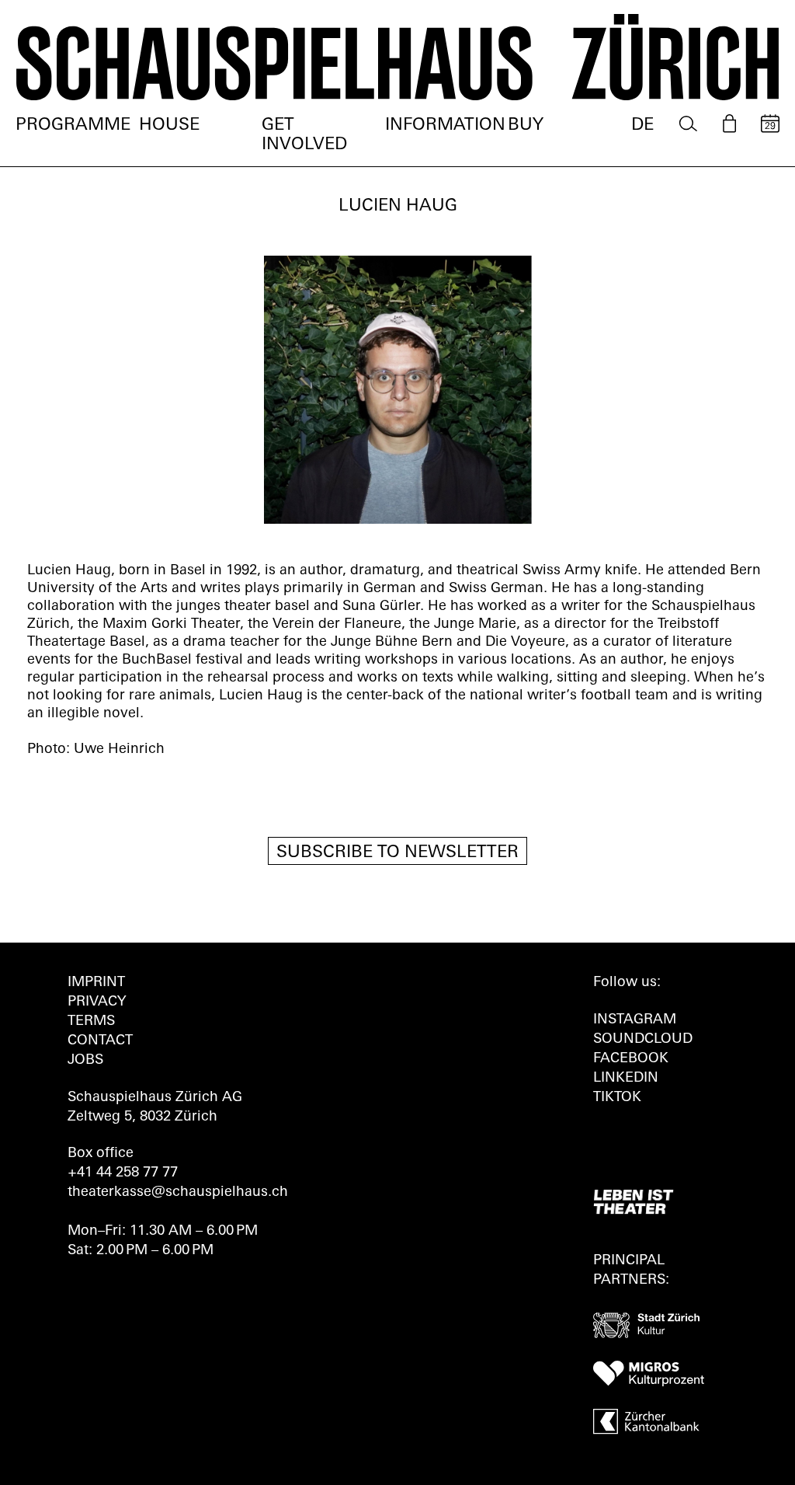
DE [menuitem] (642, 125)
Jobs (85, 1061)
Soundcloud (643, 1040)
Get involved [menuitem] (304, 135)
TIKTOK (617, 1098)
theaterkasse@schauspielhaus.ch (178, 1193)
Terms (91, 1022)
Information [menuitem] (445, 125)
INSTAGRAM (634, 1020)
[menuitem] (688, 124)
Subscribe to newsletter (397, 853)
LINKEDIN (625, 1079)
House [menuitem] (169, 125)
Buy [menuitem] (525, 125)
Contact (100, 1041)
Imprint (96, 983)
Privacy (97, 1002)
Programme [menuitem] (73, 125)
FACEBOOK (630, 1059)
